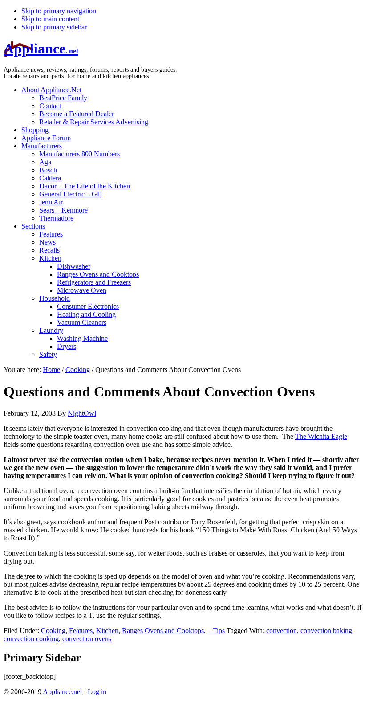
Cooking (53, 630)
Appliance (41, 49)
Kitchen (107, 630)
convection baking (326, 630)
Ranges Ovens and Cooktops (163, 630)
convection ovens (86, 638)
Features (81, 630)
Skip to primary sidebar (54, 27)
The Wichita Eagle (321, 436)
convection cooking (31, 638)
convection (281, 630)
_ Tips (216, 630)
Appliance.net (62, 691)
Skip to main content (50, 19)
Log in (97, 691)
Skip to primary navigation (58, 11)
